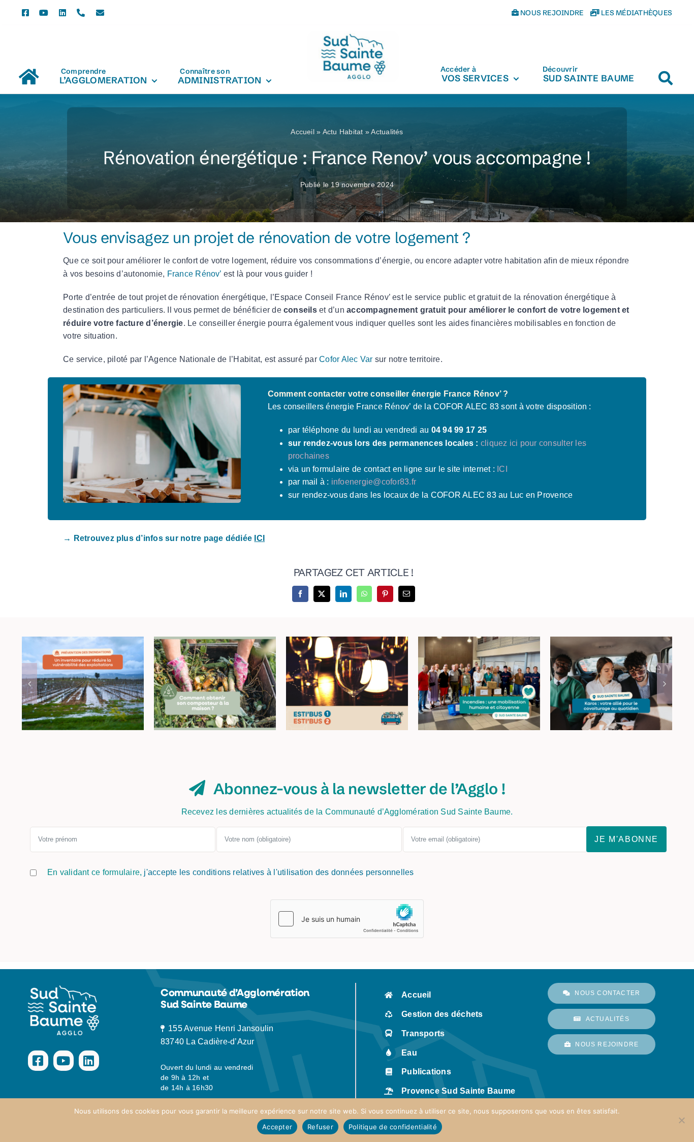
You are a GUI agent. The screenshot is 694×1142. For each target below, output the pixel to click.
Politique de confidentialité (393, 1127)
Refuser (320, 1127)
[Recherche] (665, 73)
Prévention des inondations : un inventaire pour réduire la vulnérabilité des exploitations (82, 638)
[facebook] (25, 13)
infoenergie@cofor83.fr (373, 481)
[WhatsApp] (364, 594)
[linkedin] (62, 13)
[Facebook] (300, 594)
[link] (194, 273)
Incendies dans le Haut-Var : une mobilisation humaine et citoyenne (479, 645)
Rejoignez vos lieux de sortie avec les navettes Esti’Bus (347, 652)
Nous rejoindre (551, 12)
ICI (502, 469)
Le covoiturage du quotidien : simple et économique (611, 659)
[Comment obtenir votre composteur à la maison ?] (215, 683)
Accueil (304, 132)
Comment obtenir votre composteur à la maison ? (215, 659)
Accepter (277, 1127)
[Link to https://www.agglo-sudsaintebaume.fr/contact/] (100, 13)
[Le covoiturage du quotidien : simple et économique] (611, 683)
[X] (321, 594)
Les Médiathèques (636, 12)
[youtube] (43, 13)
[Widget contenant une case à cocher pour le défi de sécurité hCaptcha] (347, 918)
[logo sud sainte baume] (353, 34)
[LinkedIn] (343, 594)
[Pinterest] (385, 594)
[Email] (406, 594)
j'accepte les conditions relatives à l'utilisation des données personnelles (279, 872)
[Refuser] (681, 1120)
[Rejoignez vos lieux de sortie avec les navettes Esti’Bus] (347, 683)
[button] (29, 683)
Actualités (387, 132)
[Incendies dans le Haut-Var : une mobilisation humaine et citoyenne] (479, 683)
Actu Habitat (343, 132)
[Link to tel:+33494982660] (81, 13)
